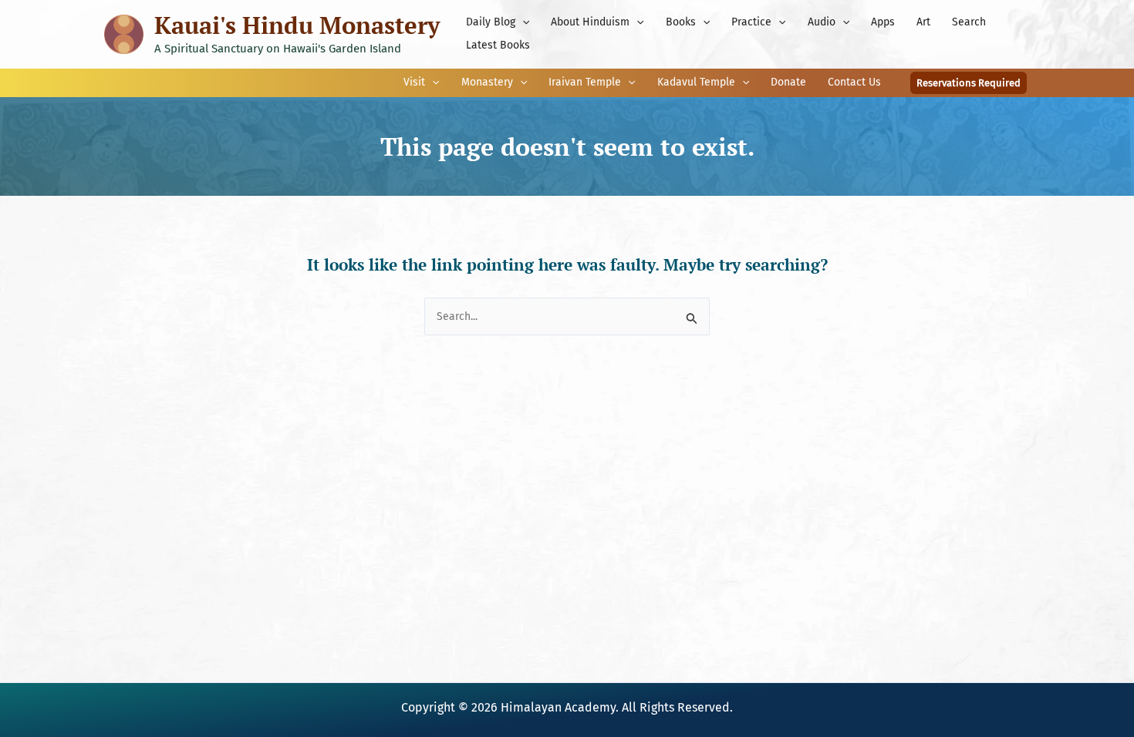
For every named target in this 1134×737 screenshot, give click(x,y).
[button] (522, 22)
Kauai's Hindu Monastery (297, 25)
